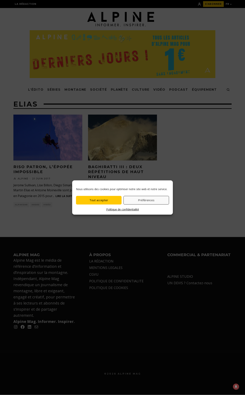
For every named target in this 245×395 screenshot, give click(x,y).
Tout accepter (98, 200)
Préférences (146, 200)
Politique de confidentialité (122, 209)
